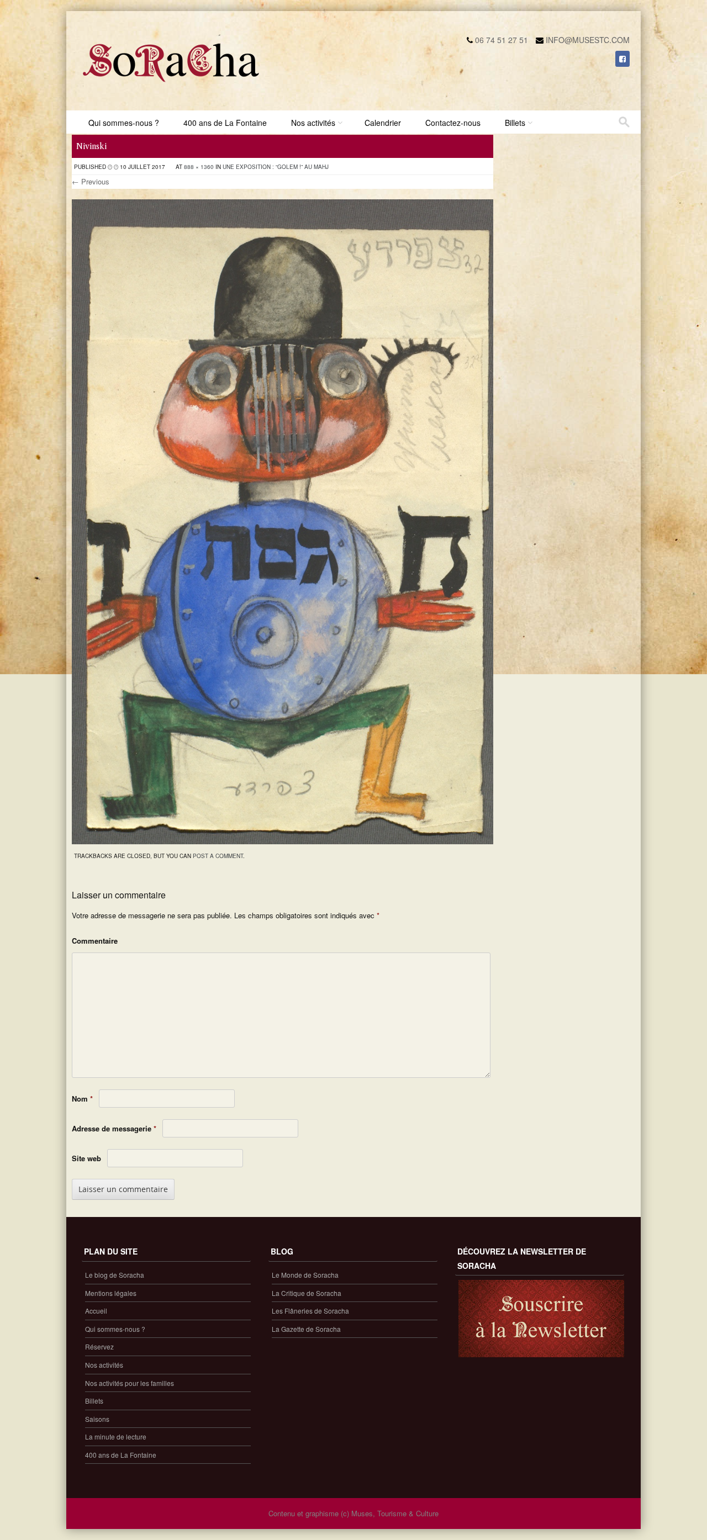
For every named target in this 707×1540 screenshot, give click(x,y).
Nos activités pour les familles (129, 1383)
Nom (82, 1098)
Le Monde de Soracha (305, 1274)
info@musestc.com (588, 39)
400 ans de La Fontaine (225, 122)
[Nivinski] (282, 840)
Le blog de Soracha (114, 1274)
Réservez (99, 1346)
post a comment (218, 856)
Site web (86, 1158)
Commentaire (95, 940)
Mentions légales (110, 1293)
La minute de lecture (115, 1436)
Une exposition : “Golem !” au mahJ (276, 167)
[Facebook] (622, 58)
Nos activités (313, 122)
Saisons (97, 1418)
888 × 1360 (199, 167)
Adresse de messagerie (114, 1128)
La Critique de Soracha (306, 1293)
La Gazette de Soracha (306, 1328)
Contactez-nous (453, 122)
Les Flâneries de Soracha (310, 1310)
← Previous (90, 181)
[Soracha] (171, 86)
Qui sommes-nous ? (123, 122)
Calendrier (383, 122)
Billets (515, 122)
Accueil (96, 1310)
